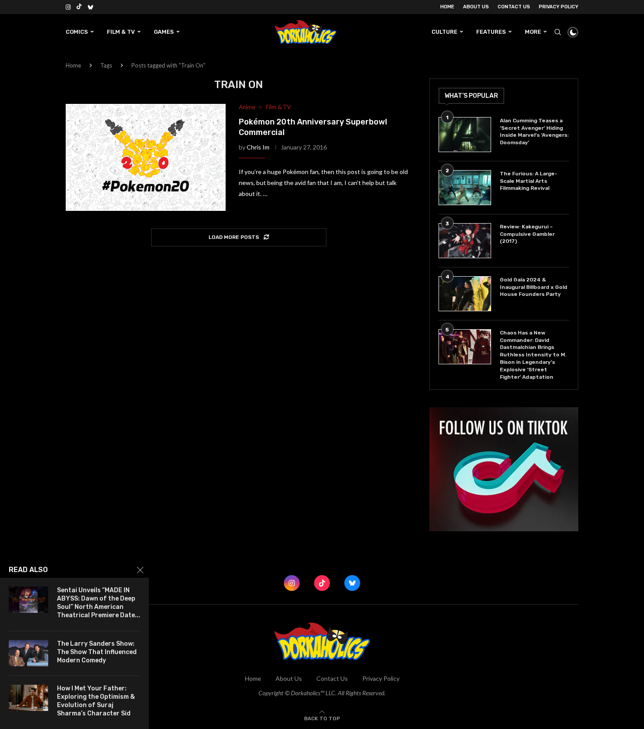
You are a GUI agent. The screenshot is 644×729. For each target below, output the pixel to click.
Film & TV (121, 31)
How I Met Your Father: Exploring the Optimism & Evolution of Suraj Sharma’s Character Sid (96, 701)
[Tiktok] (79, 7)
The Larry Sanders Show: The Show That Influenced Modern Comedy (97, 652)
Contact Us (514, 7)
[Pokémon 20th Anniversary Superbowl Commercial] (146, 157)
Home (447, 7)
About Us (476, 7)
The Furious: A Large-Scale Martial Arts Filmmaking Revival (528, 181)
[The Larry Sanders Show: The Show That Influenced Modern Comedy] (28, 653)
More (533, 31)
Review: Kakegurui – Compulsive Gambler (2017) (527, 234)
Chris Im (258, 147)
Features (491, 31)
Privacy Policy (558, 7)
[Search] (557, 32)
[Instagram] (68, 7)
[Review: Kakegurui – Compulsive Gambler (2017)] (465, 240)
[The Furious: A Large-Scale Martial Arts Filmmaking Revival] (465, 187)
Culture (444, 31)
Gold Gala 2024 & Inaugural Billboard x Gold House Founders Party (533, 287)
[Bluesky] (90, 7)
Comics (77, 31)
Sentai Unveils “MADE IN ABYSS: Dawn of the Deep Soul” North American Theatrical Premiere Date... (98, 603)
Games (164, 31)
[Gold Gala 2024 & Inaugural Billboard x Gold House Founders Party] (465, 293)
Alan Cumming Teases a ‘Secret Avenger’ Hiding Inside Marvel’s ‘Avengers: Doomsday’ (534, 131)
